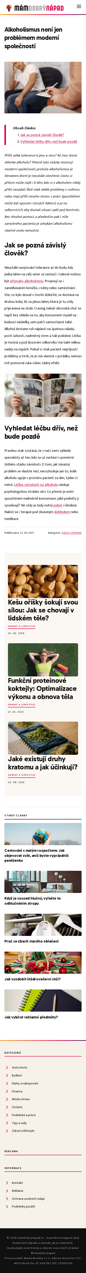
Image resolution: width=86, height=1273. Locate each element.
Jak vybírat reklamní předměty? (31, 1017)
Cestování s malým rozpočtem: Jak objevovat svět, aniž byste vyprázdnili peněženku (36, 855)
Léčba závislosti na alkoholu (36, 485)
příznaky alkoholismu (26, 281)
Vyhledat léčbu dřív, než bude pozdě (49, 142)
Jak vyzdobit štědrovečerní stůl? (32, 979)
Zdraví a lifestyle (72, 533)
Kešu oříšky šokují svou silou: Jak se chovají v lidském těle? (43, 610)
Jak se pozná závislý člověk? (42, 135)
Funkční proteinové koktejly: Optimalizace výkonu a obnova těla (42, 688)
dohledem (62, 512)
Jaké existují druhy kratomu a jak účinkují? (43, 763)
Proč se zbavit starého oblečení (31, 941)
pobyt (58, 505)
